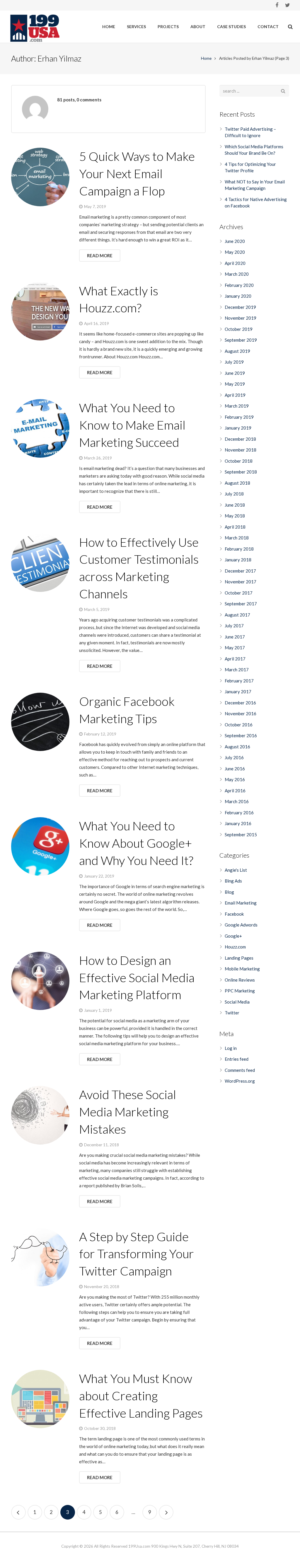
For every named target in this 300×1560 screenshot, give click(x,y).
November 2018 (240, 449)
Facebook (234, 914)
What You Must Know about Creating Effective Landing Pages (141, 1395)
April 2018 (235, 526)
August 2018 (237, 483)
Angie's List (236, 870)
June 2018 (235, 504)
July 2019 (234, 362)
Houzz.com (235, 946)
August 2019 (237, 351)
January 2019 (238, 427)
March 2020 (237, 274)
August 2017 (237, 614)
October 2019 (239, 329)
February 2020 (239, 285)
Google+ (233, 936)
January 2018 (238, 559)
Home (206, 58)
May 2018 (235, 515)
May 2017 (235, 647)
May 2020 (235, 252)
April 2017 (235, 658)
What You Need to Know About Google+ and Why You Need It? (136, 843)
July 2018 (234, 493)
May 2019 (235, 383)
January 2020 (238, 296)
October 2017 (239, 592)
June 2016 (235, 768)
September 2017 (241, 603)
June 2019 (235, 373)
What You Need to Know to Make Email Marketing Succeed (132, 424)
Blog (229, 892)
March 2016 (237, 801)
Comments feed (240, 1070)
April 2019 (235, 395)
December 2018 (240, 439)
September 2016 (241, 735)
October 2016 (239, 724)
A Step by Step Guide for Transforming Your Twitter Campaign (136, 1253)
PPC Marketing (240, 990)
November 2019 (240, 318)
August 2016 (237, 746)
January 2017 (238, 691)
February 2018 (239, 548)
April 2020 (235, 263)
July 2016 (234, 757)
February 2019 (239, 417)
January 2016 (238, 823)
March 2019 (237, 405)
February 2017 (239, 680)
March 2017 (237, 669)
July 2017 (234, 625)
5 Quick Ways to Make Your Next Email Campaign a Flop (137, 173)
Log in (231, 1048)
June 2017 (235, 636)
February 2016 (239, 812)
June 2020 (235, 241)
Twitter (232, 1012)
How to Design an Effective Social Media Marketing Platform (137, 977)
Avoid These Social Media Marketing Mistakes (127, 1111)
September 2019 (241, 340)
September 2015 (241, 834)
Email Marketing (241, 902)
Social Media (237, 1001)
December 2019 (240, 307)
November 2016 (240, 713)
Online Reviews (240, 979)
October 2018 (239, 461)
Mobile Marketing (242, 968)
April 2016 (235, 790)
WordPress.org (240, 1081)
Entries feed (236, 1059)
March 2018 (237, 537)
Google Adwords (241, 924)
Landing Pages (239, 957)
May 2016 (235, 779)
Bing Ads (233, 880)
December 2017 (240, 570)
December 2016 (240, 702)
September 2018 (241, 471)
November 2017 (240, 581)
